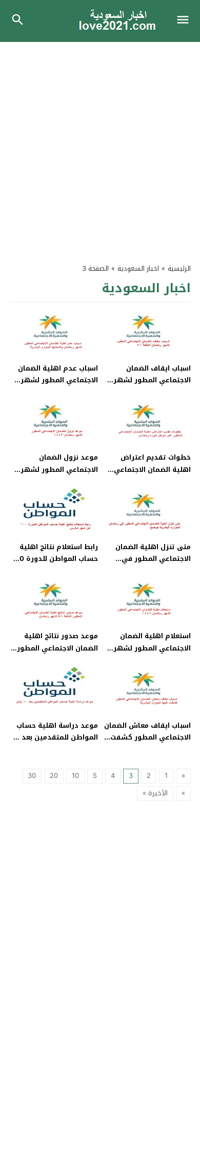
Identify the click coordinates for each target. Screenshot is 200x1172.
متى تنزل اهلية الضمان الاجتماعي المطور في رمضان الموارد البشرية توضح (153, 564)
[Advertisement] (100, 147)
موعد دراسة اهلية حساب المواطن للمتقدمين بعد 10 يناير (55, 737)
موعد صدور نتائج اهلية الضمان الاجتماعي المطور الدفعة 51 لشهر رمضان (57, 648)
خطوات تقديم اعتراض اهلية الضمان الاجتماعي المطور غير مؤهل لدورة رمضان (151, 475)
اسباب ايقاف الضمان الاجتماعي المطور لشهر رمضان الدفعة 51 (152, 380)
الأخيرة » (155, 793)
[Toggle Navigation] (185, 21)
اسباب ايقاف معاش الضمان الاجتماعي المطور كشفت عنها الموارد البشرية (147, 737)
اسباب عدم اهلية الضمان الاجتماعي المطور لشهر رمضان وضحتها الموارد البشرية (58, 386)
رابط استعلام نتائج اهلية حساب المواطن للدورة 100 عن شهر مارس (55, 558)
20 (54, 775)
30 (32, 775)
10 (75, 775)
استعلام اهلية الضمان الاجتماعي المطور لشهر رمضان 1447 (152, 648)
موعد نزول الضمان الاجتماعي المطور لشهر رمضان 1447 (59, 469)
